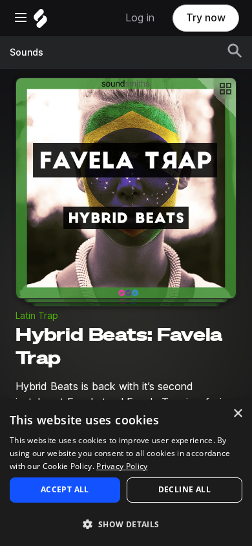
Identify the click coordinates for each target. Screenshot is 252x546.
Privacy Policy (121, 466)
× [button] (237, 414)
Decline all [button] (184, 489)
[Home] (40, 22)
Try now (206, 18)
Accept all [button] (65, 489)
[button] (126, 523)
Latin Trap (37, 316)
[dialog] (126, 473)
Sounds (26, 52)
